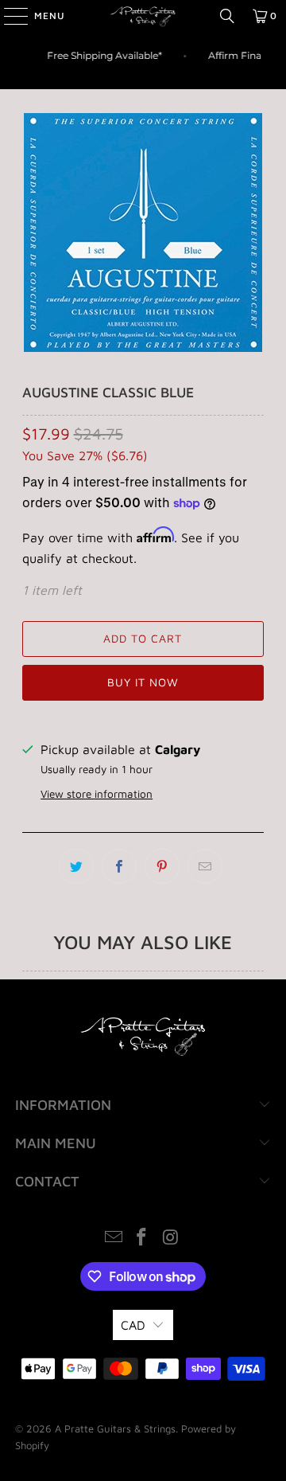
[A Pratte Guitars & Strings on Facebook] (142, 1238)
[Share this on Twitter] (76, 866)
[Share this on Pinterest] (162, 866)
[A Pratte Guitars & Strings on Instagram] (171, 1238)
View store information (97, 793)
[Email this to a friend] (204, 866)
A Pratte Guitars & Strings (115, 1428)
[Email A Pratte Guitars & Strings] (114, 1238)
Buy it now (143, 682)
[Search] (227, 16)
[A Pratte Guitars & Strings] (143, 16)
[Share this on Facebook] (119, 866)
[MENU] (8, 16)
